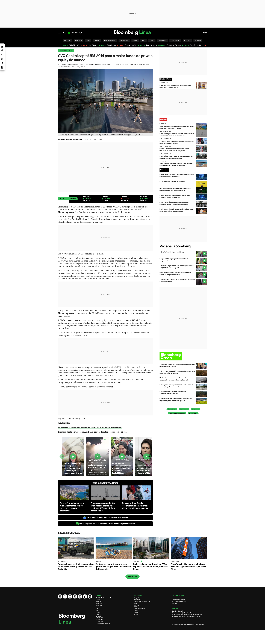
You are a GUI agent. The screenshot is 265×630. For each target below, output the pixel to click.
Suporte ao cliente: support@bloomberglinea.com (187, 615)
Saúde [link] (135, 40)
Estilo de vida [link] (124, 40)
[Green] (183, 356)
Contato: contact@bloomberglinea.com (184, 613)
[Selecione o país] (80, 32)
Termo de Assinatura (178, 599)
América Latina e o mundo (103, 598)
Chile (97, 609)
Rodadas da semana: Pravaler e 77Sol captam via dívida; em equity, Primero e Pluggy (150, 566)
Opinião (136, 610)
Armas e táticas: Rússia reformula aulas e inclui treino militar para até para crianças (135, 505)
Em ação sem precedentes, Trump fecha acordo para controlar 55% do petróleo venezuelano (103, 507)
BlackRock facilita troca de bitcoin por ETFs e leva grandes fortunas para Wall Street (188, 566)
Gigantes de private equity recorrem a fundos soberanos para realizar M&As (90, 427)
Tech (135, 603)
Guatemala (99, 621)
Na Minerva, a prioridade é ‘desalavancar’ (173, 181)
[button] (2, 46)
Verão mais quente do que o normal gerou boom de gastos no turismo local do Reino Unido (113, 566)
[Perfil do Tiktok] (85, 596)
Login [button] (205, 33)
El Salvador (99, 619)
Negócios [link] (67, 40)
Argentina (99, 603)
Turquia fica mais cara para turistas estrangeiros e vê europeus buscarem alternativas (72, 507)
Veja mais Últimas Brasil (105, 483)
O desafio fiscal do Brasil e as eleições (172, 252)
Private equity (193, 413)
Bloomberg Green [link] (109, 40)
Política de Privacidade (179, 601)
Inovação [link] (198, 40)
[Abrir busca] (64, 32)
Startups (136, 605)
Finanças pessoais (139, 609)
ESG (135, 607)
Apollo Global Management (177, 413)
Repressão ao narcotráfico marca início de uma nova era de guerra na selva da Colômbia (75, 566)
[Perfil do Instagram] (75, 596)
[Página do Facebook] (60, 596)
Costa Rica (99, 618)
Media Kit (175, 603)
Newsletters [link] (162, 40)
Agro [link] (88, 40)
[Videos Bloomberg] (183, 246)
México (98, 601)
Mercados (137, 599)
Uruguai (98, 616)
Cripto (136, 614)
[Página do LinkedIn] (80, 596)
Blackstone (195, 409)
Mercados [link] (78, 40)
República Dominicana (103, 623)
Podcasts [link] (187, 40)
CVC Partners (184, 409)
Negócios (137, 598)
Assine (174, 598)
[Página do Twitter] (65, 596)
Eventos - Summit (177, 611)
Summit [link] (97, 40)
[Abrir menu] (60, 32)
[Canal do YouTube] (70, 596)
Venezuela (99, 607)
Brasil (98, 599)
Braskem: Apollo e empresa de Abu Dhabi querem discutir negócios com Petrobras (93, 432)
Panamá (98, 614)
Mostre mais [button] (132, 577)
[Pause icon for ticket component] (59, 45)
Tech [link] (143, 40)
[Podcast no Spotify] (90, 596)
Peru (97, 610)
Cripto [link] (152, 40)
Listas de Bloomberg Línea (142, 601)
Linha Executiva (66, 51)
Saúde (136, 612)
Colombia (99, 605)
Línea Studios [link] (175, 40)
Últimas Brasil (171, 409)
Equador (98, 612)
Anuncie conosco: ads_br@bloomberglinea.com (186, 616)
